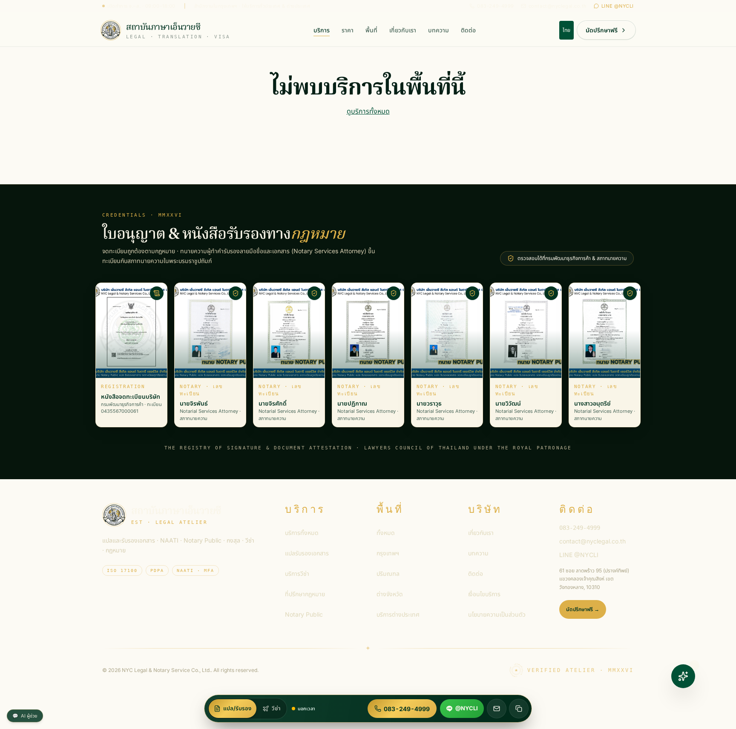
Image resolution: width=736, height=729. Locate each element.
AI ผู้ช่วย (24, 716)
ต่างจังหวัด (390, 593)
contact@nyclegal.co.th (558, 6)
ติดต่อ (468, 30)
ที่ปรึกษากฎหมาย (305, 593)
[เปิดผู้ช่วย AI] (683, 676)
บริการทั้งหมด (302, 532)
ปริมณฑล (388, 573)
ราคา (348, 30)
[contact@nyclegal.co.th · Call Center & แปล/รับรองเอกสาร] (496, 708)
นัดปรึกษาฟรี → (582, 609)
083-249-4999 (495, 6)
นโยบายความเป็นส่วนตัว (497, 614)
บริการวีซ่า (297, 573)
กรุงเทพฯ (388, 553)
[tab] (232, 708)
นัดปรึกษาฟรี (602, 30)
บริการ (321, 30)
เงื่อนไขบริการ (484, 593)
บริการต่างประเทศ (398, 614)
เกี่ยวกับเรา (402, 30)
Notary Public (304, 614)
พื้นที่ (371, 30)
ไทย (566, 30)
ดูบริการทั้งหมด (368, 111)
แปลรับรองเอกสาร (307, 553)
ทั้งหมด (386, 532)
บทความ (438, 30)
